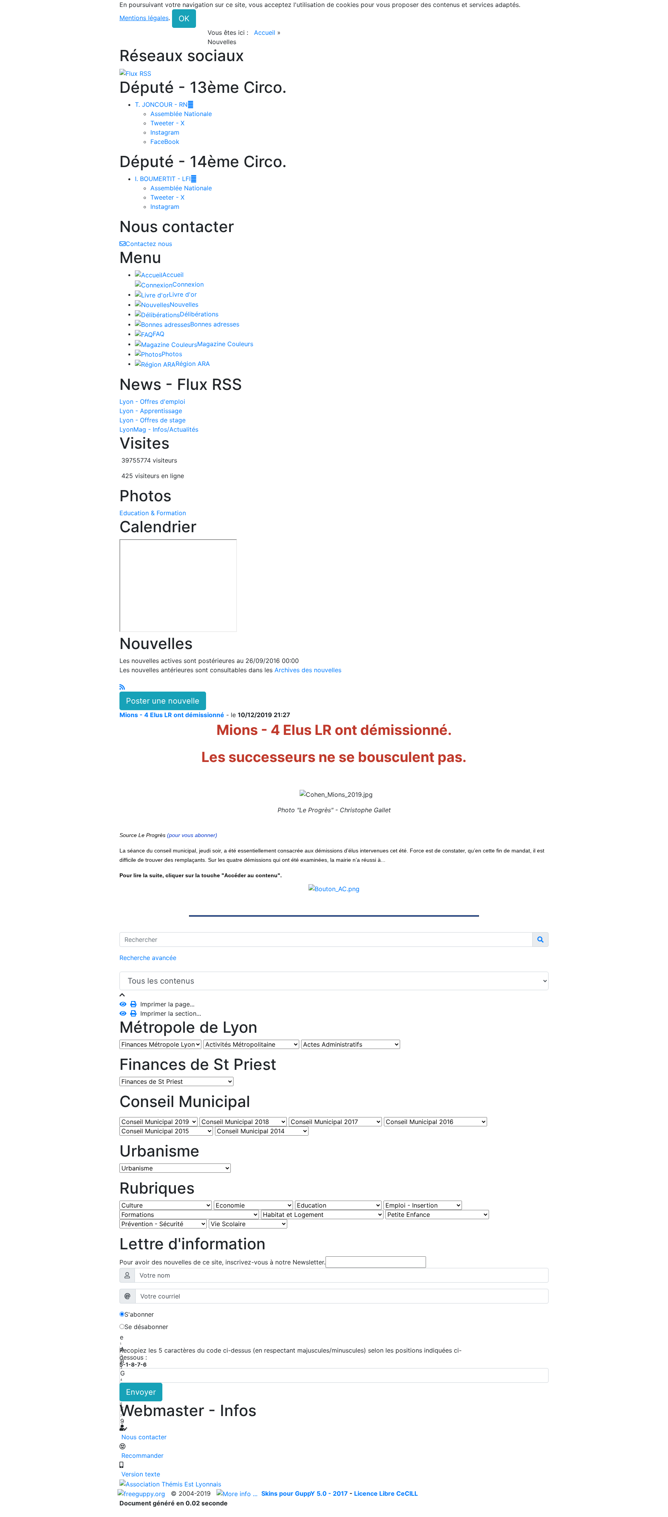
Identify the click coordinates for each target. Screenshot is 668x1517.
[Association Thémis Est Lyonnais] (334, 1484)
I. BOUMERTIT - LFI (166, 179)
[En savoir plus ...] (237, 1493)
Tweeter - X (167, 123)
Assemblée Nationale (181, 114)
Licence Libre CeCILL (386, 1493)
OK (184, 18)
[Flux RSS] (135, 73)
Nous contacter (143, 1437)
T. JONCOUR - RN (164, 104)
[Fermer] (122, 995)
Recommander (141, 1455)
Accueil (264, 32)
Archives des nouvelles (308, 670)
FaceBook (164, 141)
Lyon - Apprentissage (150, 411)
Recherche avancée (147, 958)
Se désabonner (146, 1327)
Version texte (139, 1474)
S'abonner (139, 1314)
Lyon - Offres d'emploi (152, 401)
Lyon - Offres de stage (152, 420)
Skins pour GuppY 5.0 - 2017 (305, 1493)
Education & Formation (152, 513)
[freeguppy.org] (142, 1493)
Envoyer (141, 1392)
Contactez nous (149, 244)
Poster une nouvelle (162, 701)
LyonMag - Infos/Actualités (158, 429)
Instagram (164, 132)
